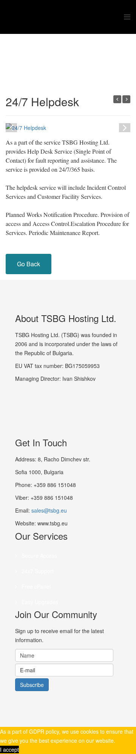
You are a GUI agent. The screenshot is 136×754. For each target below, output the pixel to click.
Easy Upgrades (39, 602)
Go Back (28, 263)
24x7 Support (37, 571)
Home (71, 62)
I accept (9, 749)
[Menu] (127, 17)
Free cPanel (35, 586)
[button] (124, 126)
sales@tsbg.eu (49, 510)
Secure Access (38, 555)
